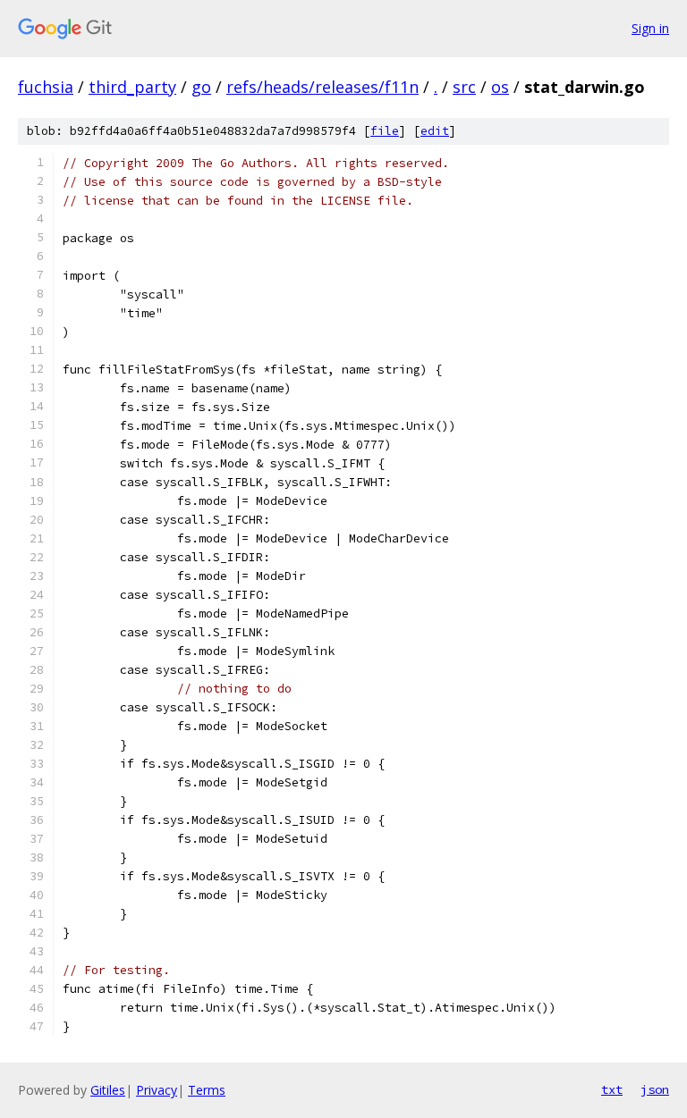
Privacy (156, 1089)
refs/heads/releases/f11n (322, 86)
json (654, 1089)
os (500, 86)
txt (612, 1089)
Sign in (650, 28)
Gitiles (107, 1089)
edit (434, 131)
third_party (132, 86)
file (384, 131)
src (464, 86)
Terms (206, 1089)
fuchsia (45, 86)
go (201, 86)
